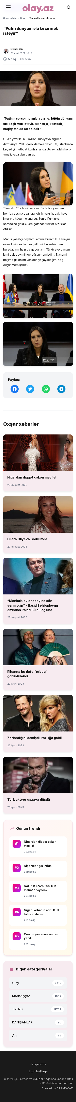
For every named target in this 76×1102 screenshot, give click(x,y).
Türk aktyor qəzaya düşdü (28, 799)
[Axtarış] (69, 7)
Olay (22, 18)
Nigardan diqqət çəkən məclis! (31, 477)
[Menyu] (8, 7)
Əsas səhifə (9, 18)
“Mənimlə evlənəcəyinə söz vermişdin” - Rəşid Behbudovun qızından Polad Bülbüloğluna (32, 605)
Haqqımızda (38, 1064)
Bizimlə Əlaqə (38, 1071)
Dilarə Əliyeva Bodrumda (27, 539)
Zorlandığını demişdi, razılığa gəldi (34, 738)
